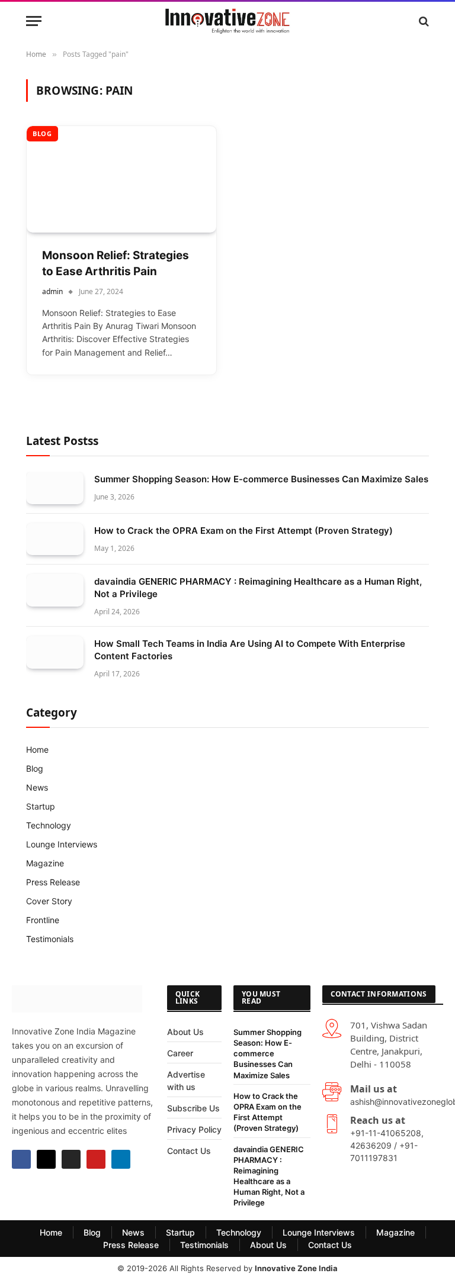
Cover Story (49, 901)
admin (52, 291)
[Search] (422, 21)
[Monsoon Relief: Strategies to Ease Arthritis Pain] (121, 179)
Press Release (53, 882)
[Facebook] (21, 1159)
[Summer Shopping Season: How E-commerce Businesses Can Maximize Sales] (55, 488)
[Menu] (33, 21)
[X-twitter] (46, 1159)
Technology (48, 825)
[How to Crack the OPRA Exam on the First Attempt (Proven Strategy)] (55, 539)
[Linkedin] (120, 1159)
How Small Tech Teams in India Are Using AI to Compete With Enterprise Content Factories (249, 650)
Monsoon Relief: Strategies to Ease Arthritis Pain (115, 263)
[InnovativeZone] (227, 21)
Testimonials (49, 939)
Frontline (42, 920)
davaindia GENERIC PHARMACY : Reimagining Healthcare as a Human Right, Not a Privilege (258, 587)
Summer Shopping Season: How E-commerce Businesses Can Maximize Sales (261, 479)
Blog (42, 133)
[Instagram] (71, 1159)
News (37, 787)
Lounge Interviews (61, 844)
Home (37, 749)
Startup (40, 806)
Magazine (45, 863)
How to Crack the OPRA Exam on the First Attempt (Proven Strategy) (243, 530)
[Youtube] (95, 1159)
